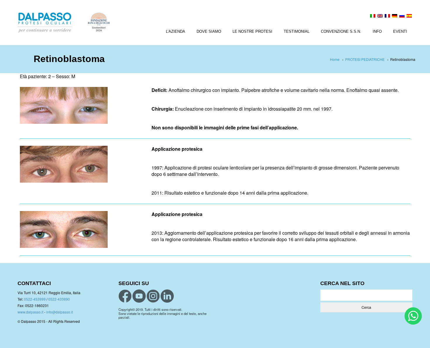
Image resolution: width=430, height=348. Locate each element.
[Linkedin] (167, 296)
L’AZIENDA (175, 31)
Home (335, 59)
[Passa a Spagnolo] (409, 16)
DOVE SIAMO (209, 31)
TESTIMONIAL (296, 31)
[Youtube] (139, 296)
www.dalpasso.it (30, 311)
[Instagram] (153, 296)
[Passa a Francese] (387, 16)
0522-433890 (59, 298)
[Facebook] (125, 296)
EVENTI (400, 31)
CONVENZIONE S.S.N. (341, 31)
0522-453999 (35, 298)
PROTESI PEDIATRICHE (365, 59)
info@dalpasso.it (59, 311)
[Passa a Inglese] (380, 16)
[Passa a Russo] (402, 16)
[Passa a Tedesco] (394, 16)
